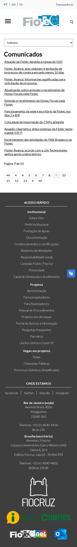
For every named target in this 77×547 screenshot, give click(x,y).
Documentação (36, 237)
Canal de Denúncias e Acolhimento (36, 276)
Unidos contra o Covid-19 (37, 343)
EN (13, 4)
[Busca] (71, 21)
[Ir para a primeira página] (8, 175)
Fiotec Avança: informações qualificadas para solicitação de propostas (34, 81)
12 (16, 181)
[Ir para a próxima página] (32, 181)
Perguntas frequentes (36, 330)
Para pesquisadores (36, 297)
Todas (36, 357)
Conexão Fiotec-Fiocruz (36, 263)
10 (64, 175)
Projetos (36, 284)
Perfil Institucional (37, 224)
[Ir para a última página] (40, 181)
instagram (62, 393)
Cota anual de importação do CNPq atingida (34, 122)
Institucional (36, 212)
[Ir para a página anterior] (16, 175)
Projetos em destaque (37, 317)
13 (25, 181)
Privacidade (37, 270)
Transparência (64, 4)
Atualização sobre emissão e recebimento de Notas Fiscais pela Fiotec (34, 92)
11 (8, 181)
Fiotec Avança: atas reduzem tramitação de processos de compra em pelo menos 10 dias (34, 70)
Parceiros (36, 336)
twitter (29, 393)
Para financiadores (36, 304)
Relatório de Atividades (36, 250)
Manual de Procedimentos (36, 310)
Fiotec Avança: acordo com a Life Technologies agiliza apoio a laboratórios (35, 152)
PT (6, 4)
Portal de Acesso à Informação (36, 323)
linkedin (45, 393)
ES (21, 4)
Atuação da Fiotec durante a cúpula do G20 (33, 61)
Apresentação (36, 290)
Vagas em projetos (36, 351)
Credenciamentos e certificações (36, 244)
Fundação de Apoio (36, 231)
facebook (11, 393)
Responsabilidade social (37, 257)
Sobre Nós (36, 218)
